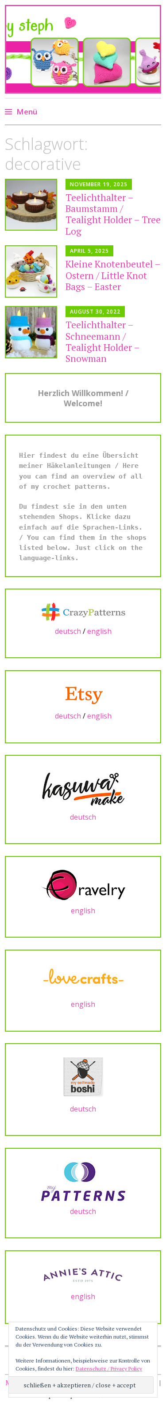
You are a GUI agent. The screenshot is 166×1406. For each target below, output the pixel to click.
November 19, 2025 (98, 184)
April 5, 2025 (89, 251)
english (99, 631)
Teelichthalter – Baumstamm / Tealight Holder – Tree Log (113, 214)
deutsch (68, 631)
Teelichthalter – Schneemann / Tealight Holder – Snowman (102, 341)
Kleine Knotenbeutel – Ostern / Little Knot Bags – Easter (113, 275)
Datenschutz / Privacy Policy (109, 1368)
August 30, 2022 (95, 311)
